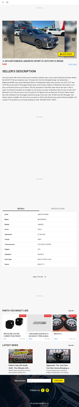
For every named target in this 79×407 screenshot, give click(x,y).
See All (70, 311)
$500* (30, 339)
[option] (39, 39)
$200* (56, 339)
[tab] (21, 209)
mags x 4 (58, 334)
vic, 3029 (73, 64)
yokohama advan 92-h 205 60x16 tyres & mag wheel (38, 336)
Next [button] (73, 39)
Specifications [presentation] (58, 209)
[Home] (39, 398)
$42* (5, 339)
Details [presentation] (21, 209)
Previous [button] (5, 39)
